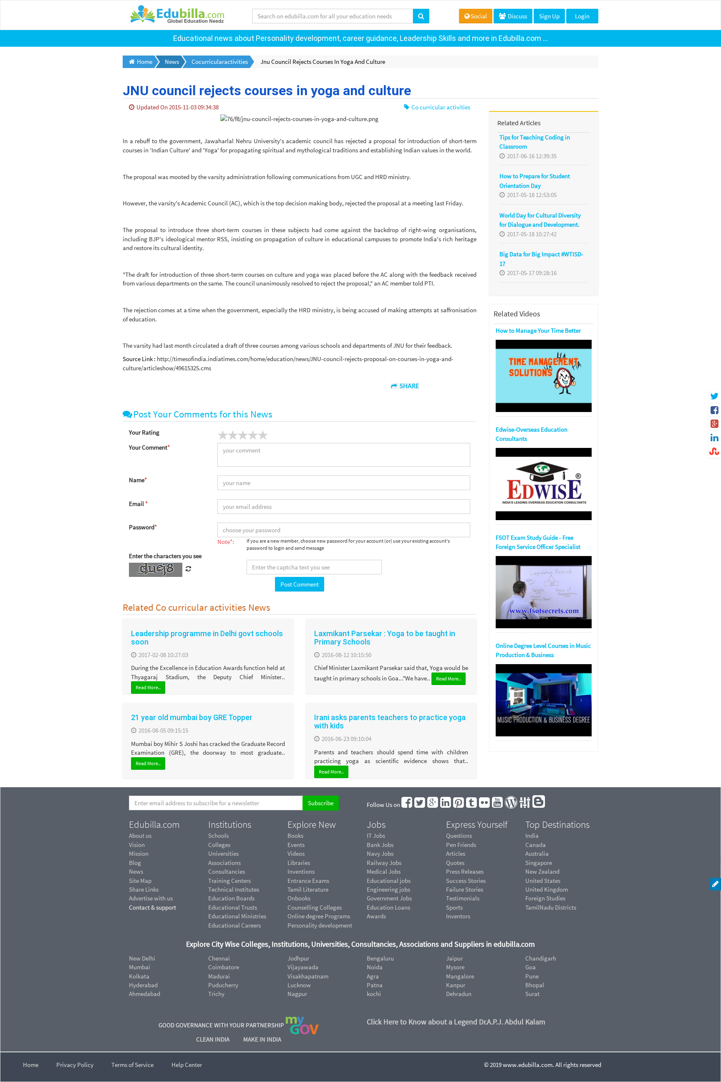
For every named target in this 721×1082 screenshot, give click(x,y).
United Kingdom (546, 889)
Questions (459, 835)
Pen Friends (461, 845)
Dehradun (458, 994)
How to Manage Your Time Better (538, 330)
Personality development (319, 925)
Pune (532, 976)
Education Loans (388, 907)
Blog (135, 863)
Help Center (186, 1065)
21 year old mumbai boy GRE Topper (191, 717)
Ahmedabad (144, 994)
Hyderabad (143, 985)
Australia (537, 853)
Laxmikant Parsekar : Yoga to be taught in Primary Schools (384, 637)
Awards (376, 916)
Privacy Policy (74, 1065)
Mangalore (460, 976)
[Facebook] (407, 805)
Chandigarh (540, 958)
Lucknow (299, 985)
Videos (296, 853)
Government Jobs (389, 898)
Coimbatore (223, 967)
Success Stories (466, 881)
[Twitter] (420, 805)
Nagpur (297, 994)
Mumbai (139, 967)
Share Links (144, 889)
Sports (454, 907)
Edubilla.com (154, 824)
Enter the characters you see (165, 556)
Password (143, 527)
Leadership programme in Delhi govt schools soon (207, 637)
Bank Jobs (380, 845)
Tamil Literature (307, 889)
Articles (455, 853)
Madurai (219, 976)
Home (30, 1065)
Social (479, 16)
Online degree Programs (318, 916)
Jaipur (454, 958)
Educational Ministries (237, 916)
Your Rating (144, 432)
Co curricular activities (440, 107)
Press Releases (465, 871)
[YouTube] (498, 805)
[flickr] (485, 805)
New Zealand (542, 871)
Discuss (517, 16)
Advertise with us (151, 898)
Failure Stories (464, 889)
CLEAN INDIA (213, 1039)
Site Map (140, 881)
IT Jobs (376, 835)
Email (138, 504)
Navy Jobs (380, 853)
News (136, 871)
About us (140, 835)
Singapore (538, 863)
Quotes (455, 863)
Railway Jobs (384, 863)
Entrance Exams (308, 881)
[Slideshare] (525, 805)
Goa (530, 967)
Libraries (298, 863)
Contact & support (152, 907)
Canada (535, 845)
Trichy (216, 994)
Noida (375, 967)
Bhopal (534, 985)
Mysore (455, 967)
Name (138, 480)
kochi (374, 994)
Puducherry (223, 985)
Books (295, 835)
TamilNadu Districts (550, 907)
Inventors (458, 916)
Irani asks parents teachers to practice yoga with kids (390, 721)
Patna (375, 985)
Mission (139, 853)
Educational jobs (389, 881)
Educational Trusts (232, 907)
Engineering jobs (388, 889)
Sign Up (549, 16)
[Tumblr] (472, 805)
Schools (218, 835)
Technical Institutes (233, 889)
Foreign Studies (545, 898)
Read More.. (148, 687)
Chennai (219, 958)
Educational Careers (234, 925)
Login (582, 16)
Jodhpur (298, 958)
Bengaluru (380, 958)
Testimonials (462, 898)
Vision (137, 845)
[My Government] (302, 1025)
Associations (224, 863)
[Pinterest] (459, 805)
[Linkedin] (446, 805)
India (532, 835)
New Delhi (142, 958)
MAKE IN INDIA (262, 1039)
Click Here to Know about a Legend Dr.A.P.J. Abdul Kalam (456, 1021)
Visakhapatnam (307, 976)
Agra (373, 976)
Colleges (219, 845)
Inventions (301, 871)
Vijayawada (302, 967)
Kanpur (455, 985)
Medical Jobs (384, 871)
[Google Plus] (433, 805)
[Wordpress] (511, 805)
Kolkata (139, 976)
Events (296, 845)
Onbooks (298, 898)
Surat (532, 994)
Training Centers (229, 881)
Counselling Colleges (314, 907)
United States (542, 881)
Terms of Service (132, 1065)
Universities (223, 853)
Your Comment (149, 447)
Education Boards (231, 898)
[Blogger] (539, 805)
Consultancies (226, 871)
